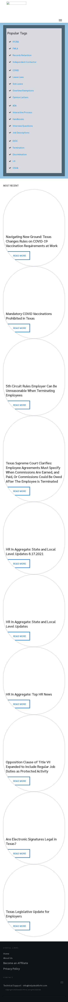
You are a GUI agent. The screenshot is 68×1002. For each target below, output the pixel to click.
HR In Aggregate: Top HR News (34, 681)
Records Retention (22, 55)
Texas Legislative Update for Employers (34, 900)
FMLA (15, 48)
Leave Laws (18, 76)
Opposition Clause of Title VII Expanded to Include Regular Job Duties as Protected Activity (34, 753)
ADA (14, 105)
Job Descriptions (21, 132)
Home (6, 953)
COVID (16, 70)
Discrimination (20, 154)
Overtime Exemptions (23, 90)
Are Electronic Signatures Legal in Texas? (34, 828)
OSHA (15, 167)
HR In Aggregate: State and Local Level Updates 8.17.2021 (34, 538)
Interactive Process (22, 112)
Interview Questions (23, 125)
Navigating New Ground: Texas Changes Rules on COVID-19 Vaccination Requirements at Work (34, 227)
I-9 (14, 161)
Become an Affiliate (15, 963)
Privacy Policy (11, 968)
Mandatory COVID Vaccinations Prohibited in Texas (34, 302)
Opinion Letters (20, 97)
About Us (7, 957)
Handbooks (18, 119)
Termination (18, 147)
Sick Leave (18, 83)
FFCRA (16, 41)
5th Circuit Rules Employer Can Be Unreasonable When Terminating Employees (34, 377)
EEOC (15, 140)
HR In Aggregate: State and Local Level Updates (34, 611)
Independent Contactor (24, 61)
